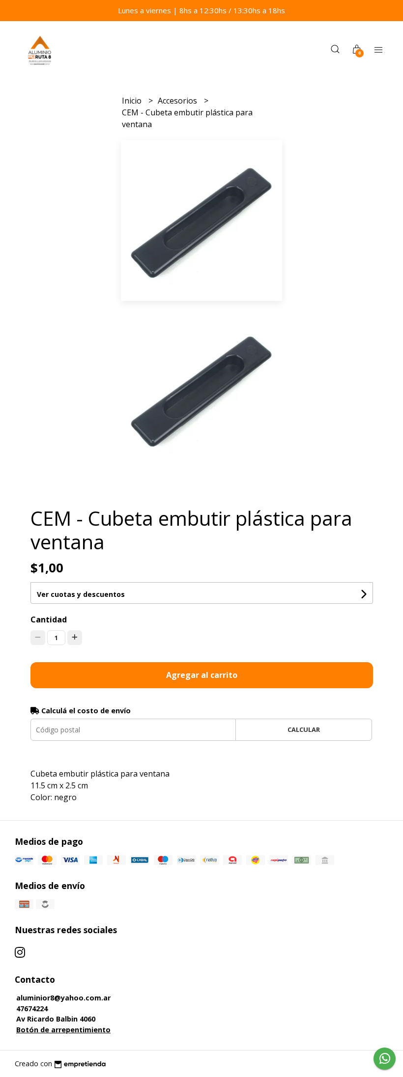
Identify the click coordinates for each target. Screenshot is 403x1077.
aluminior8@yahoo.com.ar (63, 997)
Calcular (304, 729)
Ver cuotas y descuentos (81, 594)
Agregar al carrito (201, 675)
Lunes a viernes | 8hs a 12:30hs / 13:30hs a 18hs (201, 10)
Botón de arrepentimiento (63, 1029)
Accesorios (178, 100)
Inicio (133, 100)
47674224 (32, 1008)
